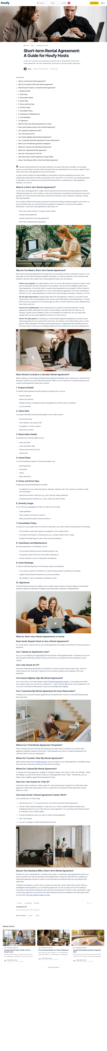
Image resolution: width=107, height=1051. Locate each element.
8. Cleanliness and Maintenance (29, 114)
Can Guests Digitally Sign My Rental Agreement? (34, 137)
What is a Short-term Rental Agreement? (32, 81)
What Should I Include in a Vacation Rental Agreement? (37, 88)
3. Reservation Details (25, 97)
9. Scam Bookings (24, 117)
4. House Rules (23, 101)
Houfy (29, 885)
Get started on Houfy (42, 45)
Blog (32, 45)
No (37, 915)
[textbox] (53, 530)
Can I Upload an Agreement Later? (29, 130)
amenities (32, 507)
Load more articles (53, 967)
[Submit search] (69, 3)
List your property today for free (38, 895)
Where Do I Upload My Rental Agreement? (32, 150)
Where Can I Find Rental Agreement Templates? (34, 143)
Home (27, 45)
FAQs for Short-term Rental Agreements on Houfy (34, 124)
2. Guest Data (23, 94)
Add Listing (94, 3)
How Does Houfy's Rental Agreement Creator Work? (35, 157)
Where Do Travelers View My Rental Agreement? (34, 147)
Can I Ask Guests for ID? (26, 134)
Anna (29, 69)
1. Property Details (24, 91)
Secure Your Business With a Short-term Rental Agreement (38, 160)
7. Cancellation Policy (25, 111)
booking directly (41, 762)
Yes (30, 915)
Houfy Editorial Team (12, 960)
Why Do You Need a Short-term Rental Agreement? (35, 84)
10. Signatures (23, 120)
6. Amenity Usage (24, 107)
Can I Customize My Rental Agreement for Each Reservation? (39, 140)
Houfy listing (40, 655)
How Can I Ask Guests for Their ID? (30, 153)
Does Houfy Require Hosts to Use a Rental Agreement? (36, 127)
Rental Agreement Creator (59, 682)
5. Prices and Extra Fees (26, 104)
